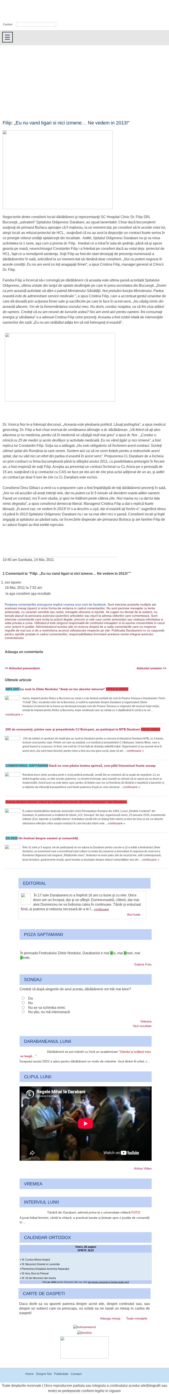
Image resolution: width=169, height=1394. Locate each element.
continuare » (14, 714)
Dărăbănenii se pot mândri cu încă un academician (85, 1054)
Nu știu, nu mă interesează (49, 1012)
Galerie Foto (143, 964)
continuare (101, 909)
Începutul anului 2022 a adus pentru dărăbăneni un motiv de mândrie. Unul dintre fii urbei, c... (85, 1061)
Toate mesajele (136, 1318)
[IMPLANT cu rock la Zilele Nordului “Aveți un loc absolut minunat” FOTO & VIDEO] (12, 703)
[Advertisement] (84, 78)
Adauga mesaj (110, 1318)
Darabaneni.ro (23, 11)
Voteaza (146, 1021)
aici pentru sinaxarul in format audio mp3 (108, 1282)
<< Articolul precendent (22, 668)
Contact (76, 1374)
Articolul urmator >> (151, 668)
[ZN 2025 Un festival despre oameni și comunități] (12, 852)
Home (29, 1374)
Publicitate (61, 1374)
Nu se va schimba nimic (46, 1007)
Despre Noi (44, 1374)
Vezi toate (133, 914)
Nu (30, 1003)
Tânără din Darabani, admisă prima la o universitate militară (93, 1212)
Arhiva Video (143, 1168)
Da (30, 998)
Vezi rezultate (142, 1026)
